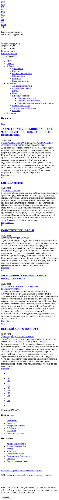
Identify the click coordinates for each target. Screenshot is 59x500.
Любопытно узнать (21, 105)
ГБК (3, 12)
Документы (17, 68)
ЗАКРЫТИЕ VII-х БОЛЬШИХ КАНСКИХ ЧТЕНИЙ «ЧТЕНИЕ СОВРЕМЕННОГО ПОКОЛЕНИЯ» (26, 132)
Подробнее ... (7, 175)
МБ (2, 7)
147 (8, 378)
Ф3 (2, 19)
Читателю (11, 83)
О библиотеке (18, 76)
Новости (16, 71)
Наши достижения (20, 81)
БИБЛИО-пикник (12, 182)
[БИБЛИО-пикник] (10, 190)
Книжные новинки (21, 96)
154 (8, 395)
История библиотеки (22, 73)
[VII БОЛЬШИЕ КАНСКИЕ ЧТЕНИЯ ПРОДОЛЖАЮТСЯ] (29, 289)
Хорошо (5, 497)
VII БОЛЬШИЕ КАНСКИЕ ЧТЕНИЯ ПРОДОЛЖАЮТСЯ (23, 277)
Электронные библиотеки (24, 108)
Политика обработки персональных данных (21, 470)
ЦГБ (3, 2)
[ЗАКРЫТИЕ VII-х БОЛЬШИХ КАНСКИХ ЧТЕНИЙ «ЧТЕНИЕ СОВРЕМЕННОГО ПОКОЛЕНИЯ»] (29, 145)
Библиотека (12, 66)
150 (8, 386)
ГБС (3, 10)
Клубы (15, 91)
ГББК (3, 24)
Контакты (16, 78)
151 (8, 388)
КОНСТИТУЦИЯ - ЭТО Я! (17, 230)
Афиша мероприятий (22, 86)
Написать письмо (9, 53)
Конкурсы (17, 93)
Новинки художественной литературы (36, 103)
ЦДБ (3, 5)
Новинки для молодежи (29, 101)
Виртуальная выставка (17, 461)
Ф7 (2, 22)
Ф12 (3, 27)
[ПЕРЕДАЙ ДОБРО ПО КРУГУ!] (17, 336)
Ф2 (2, 17)
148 (8, 381)
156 (8, 400)
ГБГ (3, 14)
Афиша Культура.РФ (21, 88)
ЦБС (9, 61)
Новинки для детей (27, 98)
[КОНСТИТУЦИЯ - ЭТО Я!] (15, 238)
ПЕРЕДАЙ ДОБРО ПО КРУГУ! (20, 328)
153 (8, 393)
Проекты (16, 110)
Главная (10, 63)
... (7, 383)
